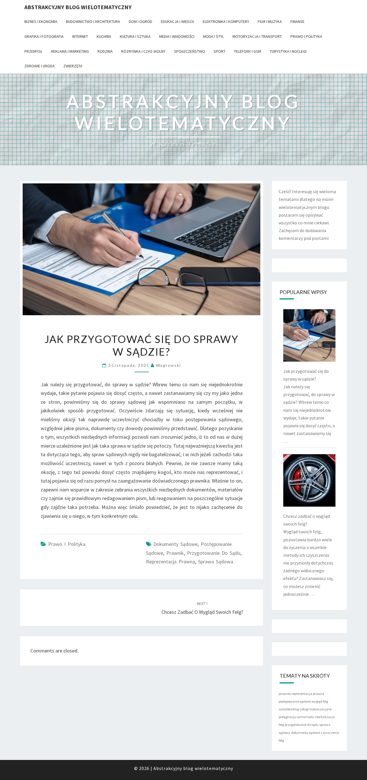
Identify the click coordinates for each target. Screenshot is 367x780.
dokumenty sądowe (175, 544)
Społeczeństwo (189, 51)
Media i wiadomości (176, 36)
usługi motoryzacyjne (315, 709)
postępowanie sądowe (295, 701)
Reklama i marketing (70, 51)
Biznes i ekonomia (40, 21)
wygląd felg (320, 701)
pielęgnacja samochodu (296, 717)
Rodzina (105, 51)
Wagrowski (168, 365)
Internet (80, 36)
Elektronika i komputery (226, 21)
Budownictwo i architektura (93, 21)
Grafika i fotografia (44, 36)
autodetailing (289, 709)
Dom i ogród (140, 21)
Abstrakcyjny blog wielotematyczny (78, 7)
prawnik (175, 553)
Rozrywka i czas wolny (143, 51)
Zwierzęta (72, 65)
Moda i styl (213, 36)
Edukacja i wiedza (177, 21)
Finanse (297, 21)
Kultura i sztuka (135, 36)
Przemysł (33, 51)
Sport (219, 51)
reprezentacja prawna (170, 561)
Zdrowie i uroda (39, 65)
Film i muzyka (270, 21)
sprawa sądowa (215, 561)
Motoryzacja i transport (257, 36)
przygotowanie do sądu (213, 553)
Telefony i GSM (247, 51)
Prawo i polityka (306, 36)
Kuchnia (104, 36)
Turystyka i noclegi (288, 51)
